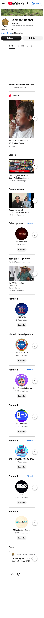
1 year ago (32, 554)
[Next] (34, 118)
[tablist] (22, 46)
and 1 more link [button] (17, 33)
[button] (32, 46)
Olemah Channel (14, 288)
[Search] (22, 3)
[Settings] (27, 3)
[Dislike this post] (18, 574)
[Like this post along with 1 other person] (13, 574)
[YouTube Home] (13, 3)
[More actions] (32, 95)
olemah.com (7, 33)
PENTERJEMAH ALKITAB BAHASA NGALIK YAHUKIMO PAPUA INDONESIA (22, 85)
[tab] (12, 46)
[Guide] (3, 3)
